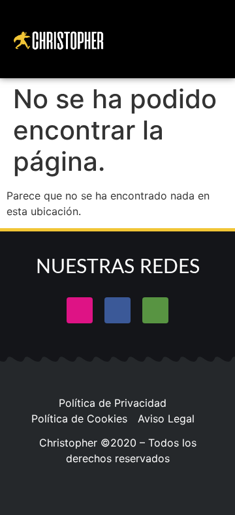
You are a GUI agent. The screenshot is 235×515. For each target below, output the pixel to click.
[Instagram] (80, 310)
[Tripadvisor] (155, 310)
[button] (190, 39)
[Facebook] (117, 310)
